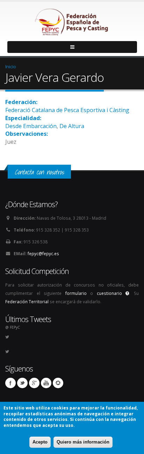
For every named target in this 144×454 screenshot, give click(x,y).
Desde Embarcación (31, 126)
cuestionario (111, 293)
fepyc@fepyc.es (43, 253)
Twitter (22, 383)
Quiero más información (83, 442)
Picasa (58, 383)
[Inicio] (72, 20)
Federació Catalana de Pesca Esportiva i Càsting (67, 110)
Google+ (34, 383)
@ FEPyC (12, 327)
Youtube (46, 383)
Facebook (10, 383)
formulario (76, 293)
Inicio (10, 66)
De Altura (71, 126)
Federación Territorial (27, 301)
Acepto (40, 442)
